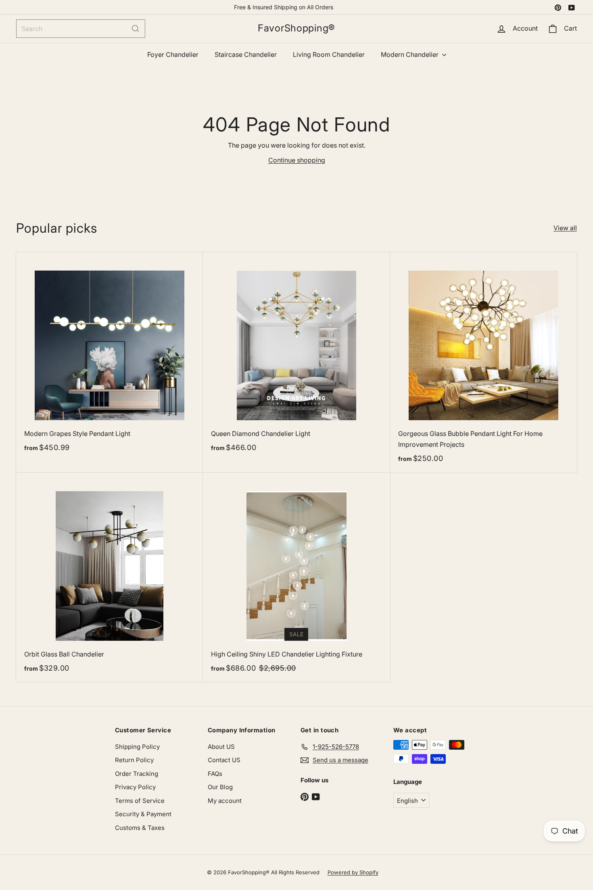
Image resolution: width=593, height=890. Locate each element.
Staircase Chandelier (246, 54)
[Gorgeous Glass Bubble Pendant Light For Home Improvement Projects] (483, 362)
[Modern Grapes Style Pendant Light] (109, 356)
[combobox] (80, 28)
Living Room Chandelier (329, 54)
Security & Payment (143, 814)
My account (225, 801)
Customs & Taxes (140, 828)
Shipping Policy (137, 746)
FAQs (215, 773)
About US (221, 746)
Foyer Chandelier (172, 54)
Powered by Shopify (353, 872)
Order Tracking (136, 773)
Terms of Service (140, 801)
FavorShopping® (296, 28)
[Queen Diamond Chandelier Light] (296, 356)
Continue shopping (296, 160)
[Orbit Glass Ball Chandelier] (109, 577)
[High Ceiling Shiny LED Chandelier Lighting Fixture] (296, 577)
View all (565, 228)
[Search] (135, 28)
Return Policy (134, 760)
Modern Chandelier (410, 54)
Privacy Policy (135, 787)
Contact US (224, 760)
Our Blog (220, 787)
